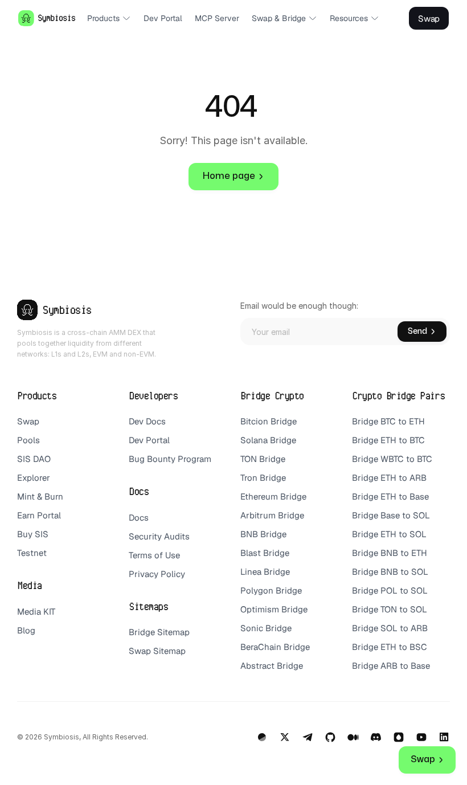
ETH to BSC (404, 646)
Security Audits (159, 536)
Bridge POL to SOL (390, 590)
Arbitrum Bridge (272, 515)
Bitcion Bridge (268, 421)
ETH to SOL (404, 534)
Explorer (33, 477)
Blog (26, 630)
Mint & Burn (40, 496)
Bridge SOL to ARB (390, 628)
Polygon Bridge (271, 590)
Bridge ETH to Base (390, 496)
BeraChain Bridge (275, 646)
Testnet (32, 552)
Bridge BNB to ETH (389, 552)
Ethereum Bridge (273, 496)
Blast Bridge (264, 552)
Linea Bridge (265, 571)
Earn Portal (39, 515)
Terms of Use (154, 555)
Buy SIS (34, 534)
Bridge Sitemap (159, 632)
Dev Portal (149, 440)
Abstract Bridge (271, 665)
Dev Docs (147, 421)
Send (417, 331)
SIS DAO (34, 458)
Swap (28, 421)
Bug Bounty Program (170, 458)
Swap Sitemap (157, 650)
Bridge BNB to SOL (390, 571)
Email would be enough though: (299, 305)
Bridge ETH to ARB (389, 477)
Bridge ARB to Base (391, 665)
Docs (139, 517)
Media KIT (36, 611)
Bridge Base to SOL (391, 515)
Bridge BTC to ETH (388, 421)
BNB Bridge (263, 534)
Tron (248, 477)
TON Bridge (262, 458)
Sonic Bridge (266, 628)
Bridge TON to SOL (389, 609)
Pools (28, 440)
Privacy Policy (157, 574)
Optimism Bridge (274, 609)
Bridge (273, 477)
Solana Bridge (269, 440)
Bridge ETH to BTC (388, 440)
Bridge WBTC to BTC (392, 458)
